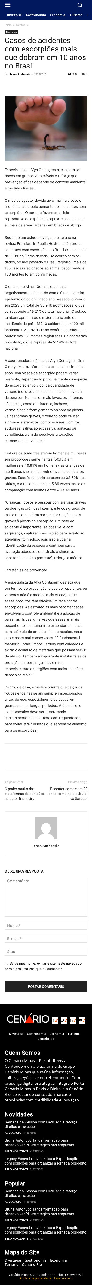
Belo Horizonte (16, 1151)
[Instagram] (64, 1020)
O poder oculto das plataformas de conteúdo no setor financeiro (24, 794)
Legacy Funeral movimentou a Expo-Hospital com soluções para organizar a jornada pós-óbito (45, 1161)
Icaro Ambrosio (20, 74)
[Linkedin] (73, 1020)
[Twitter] (20, 85)
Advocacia (13, 1133)
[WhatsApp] (42, 85)
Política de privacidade (35, 1278)
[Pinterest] (31, 85)
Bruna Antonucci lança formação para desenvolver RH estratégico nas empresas (39, 1142)
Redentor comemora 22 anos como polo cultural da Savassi (68, 794)
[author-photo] (46, 839)
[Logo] (28, 1018)
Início (8, 25)
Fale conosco (63, 1278)
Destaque (22, 25)
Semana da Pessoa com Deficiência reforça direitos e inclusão (41, 1124)
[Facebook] (9, 85)
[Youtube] (82, 1020)
